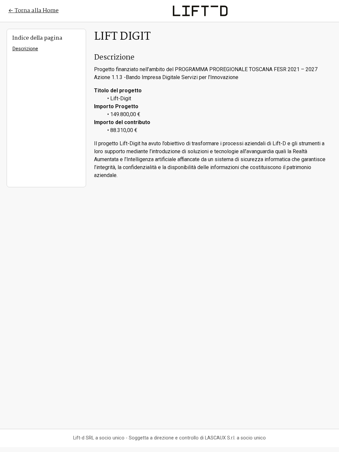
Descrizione (25, 49)
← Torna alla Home (33, 10)
